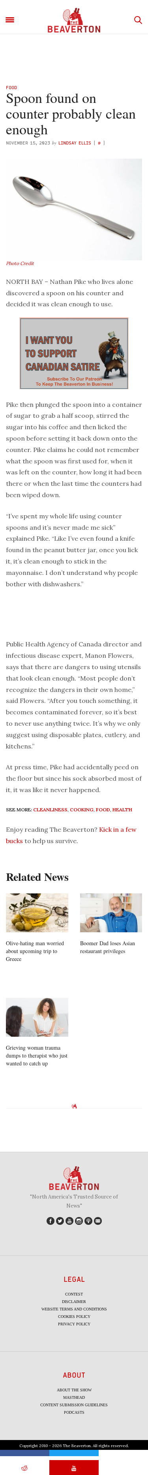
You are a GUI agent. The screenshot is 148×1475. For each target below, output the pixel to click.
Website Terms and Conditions (74, 1309)
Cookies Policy (74, 1316)
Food (11, 87)
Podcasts (74, 1412)
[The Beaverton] (73, 20)
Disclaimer (74, 1301)
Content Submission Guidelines (74, 1405)
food (103, 810)
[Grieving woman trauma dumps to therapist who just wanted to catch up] (37, 1017)
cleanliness (50, 810)
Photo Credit (20, 263)
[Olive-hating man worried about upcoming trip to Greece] (37, 912)
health (122, 810)
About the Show (74, 1390)
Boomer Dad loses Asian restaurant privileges (107, 947)
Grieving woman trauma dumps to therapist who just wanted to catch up (36, 1055)
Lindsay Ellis (74, 142)
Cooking (82, 810)
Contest (74, 1294)
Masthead (74, 1397)
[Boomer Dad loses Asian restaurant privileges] (111, 912)
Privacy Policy (74, 1324)
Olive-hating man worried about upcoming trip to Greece (35, 951)
